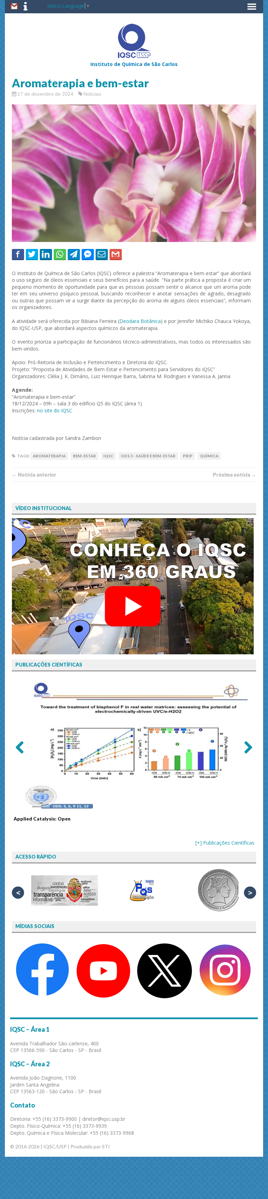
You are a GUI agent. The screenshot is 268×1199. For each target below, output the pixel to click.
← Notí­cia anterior (34, 475)
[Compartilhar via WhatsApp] (60, 254)
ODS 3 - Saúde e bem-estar (148, 456)
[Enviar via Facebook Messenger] (88, 254)
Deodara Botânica (140, 321)
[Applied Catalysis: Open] (134, 744)
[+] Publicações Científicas (224, 842)
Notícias (92, 94)
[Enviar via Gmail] (116, 254)
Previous (22, 747)
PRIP (188, 456)
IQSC (108, 456)
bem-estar (84, 456)
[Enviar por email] (102, 254)
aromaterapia (49, 456)
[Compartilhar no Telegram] (74, 254)
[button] (251, 6)
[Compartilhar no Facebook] (18, 254)
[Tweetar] (32, 254)
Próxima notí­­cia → (234, 475)
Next (246, 747)
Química (209, 456)
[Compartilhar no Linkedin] (46, 254)
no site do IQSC (54, 410)
